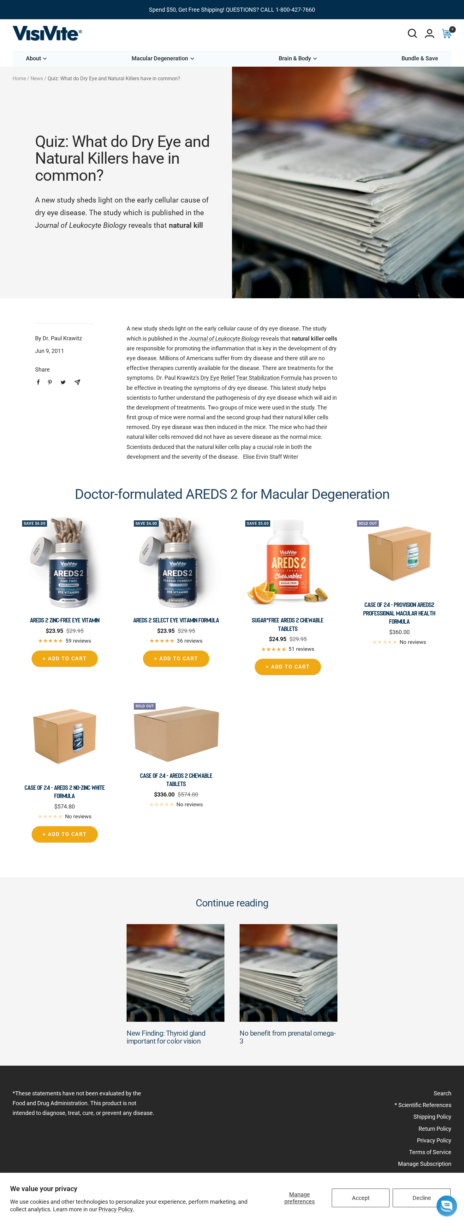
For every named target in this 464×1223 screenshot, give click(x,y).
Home (19, 79)
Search (442, 1093)
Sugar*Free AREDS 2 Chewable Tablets (288, 624)
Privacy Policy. (116, 1209)
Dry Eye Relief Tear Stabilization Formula (251, 377)
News (37, 79)
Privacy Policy (434, 1140)
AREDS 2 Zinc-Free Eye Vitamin (64, 620)
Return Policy (435, 1128)
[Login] (429, 33)
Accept (361, 1198)
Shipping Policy (432, 1116)
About (33, 58)
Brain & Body (295, 58)
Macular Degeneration (160, 58)
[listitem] (38, 382)
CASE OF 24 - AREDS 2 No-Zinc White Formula (65, 791)
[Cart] (446, 33)
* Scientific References (423, 1105)
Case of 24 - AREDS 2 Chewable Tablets (176, 779)
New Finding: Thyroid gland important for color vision (166, 1037)
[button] (447, 1206)
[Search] (412, 33)
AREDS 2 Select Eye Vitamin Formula (176, 620)
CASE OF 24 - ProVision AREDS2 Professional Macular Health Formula (399, 613)
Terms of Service (430, 1152)
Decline (422, 1198)
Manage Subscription (424, 1163)
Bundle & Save (420, 58)
